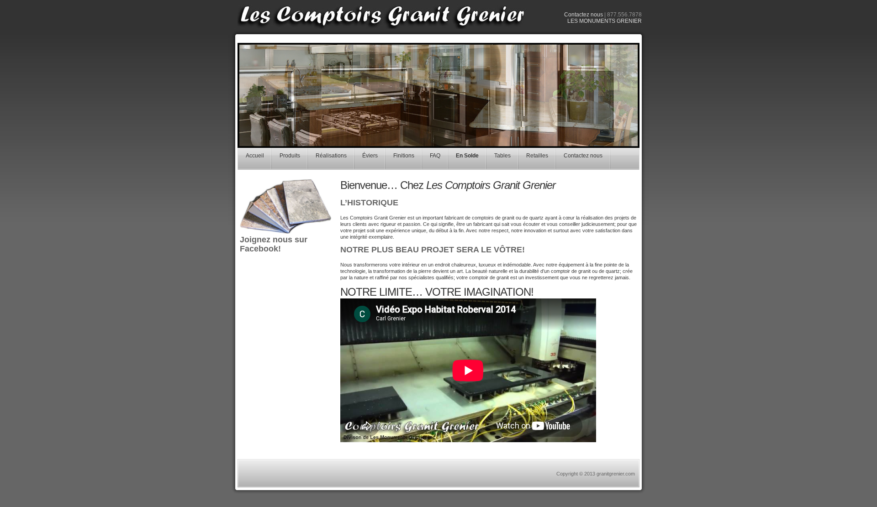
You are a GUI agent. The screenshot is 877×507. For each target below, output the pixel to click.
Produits (290, 155)
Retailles (537, 155)
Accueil (255, 155)
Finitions (403, 155)
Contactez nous (583, 14)
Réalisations (331, 155)
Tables (502, 155)
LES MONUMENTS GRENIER (604, 21)
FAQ (435, 155)
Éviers (370, 155)
